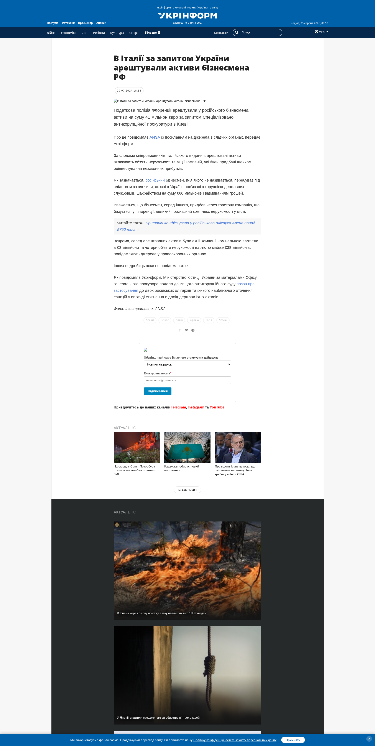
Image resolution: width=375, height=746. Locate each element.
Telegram (178, 407)
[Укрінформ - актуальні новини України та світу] (187, 15)
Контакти (221, 33)
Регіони (99, 33)
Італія (179, 320)
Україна (194, 320)
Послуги (52, 23)
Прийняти (293, 740)
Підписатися (158, 391)
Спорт (134, 33)
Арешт (150, 320)
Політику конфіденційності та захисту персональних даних (234, 740)
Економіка (69, 33)
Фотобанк (68, 23)
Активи (223, 320)
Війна (51, 33)
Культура (117, 33)
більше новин (187, 490)
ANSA (155, 137)
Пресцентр (85, 23)
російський (155, 180)
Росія (209, 320)
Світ (85, 33)
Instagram (196, 407)
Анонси (101, 23)
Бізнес (165, 320)
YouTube (217, 407)
